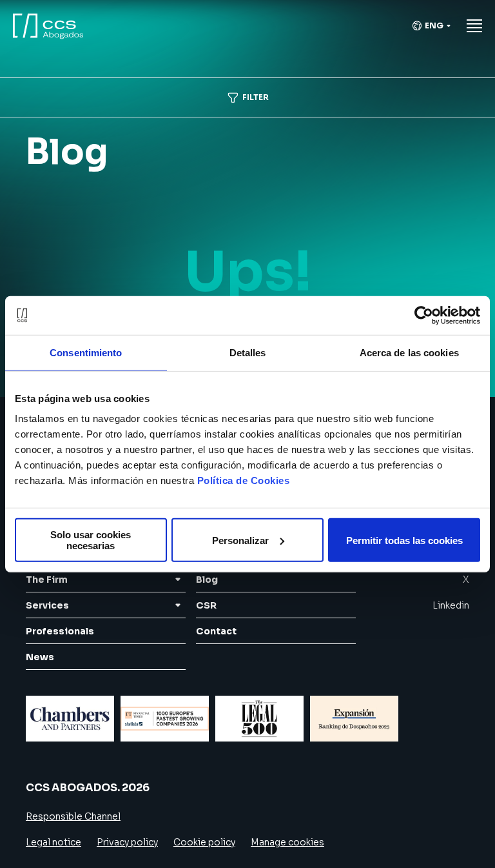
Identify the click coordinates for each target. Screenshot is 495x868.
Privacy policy (127, 842)
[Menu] (474, 26)
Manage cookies (287, 842)
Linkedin (450, 605)
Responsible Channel (73, 816)
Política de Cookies (243, 480)
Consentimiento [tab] (86, 352)
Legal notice (53, 842)
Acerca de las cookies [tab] (409, 352)
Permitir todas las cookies (404, 539)
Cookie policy (204, 842)
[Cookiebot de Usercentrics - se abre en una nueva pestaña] (423, 315)
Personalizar (240, 539)
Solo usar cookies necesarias (90, 540)
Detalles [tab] (247, 352)
